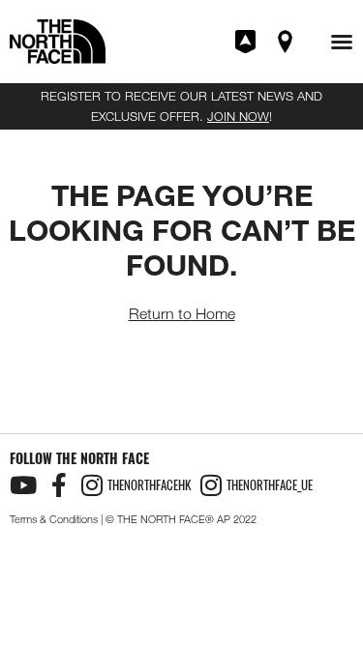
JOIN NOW (238, 116)
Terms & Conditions (54, 519)
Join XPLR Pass (246, 41)
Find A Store (286, 41)
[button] (341, 41)
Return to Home (182, 314)
